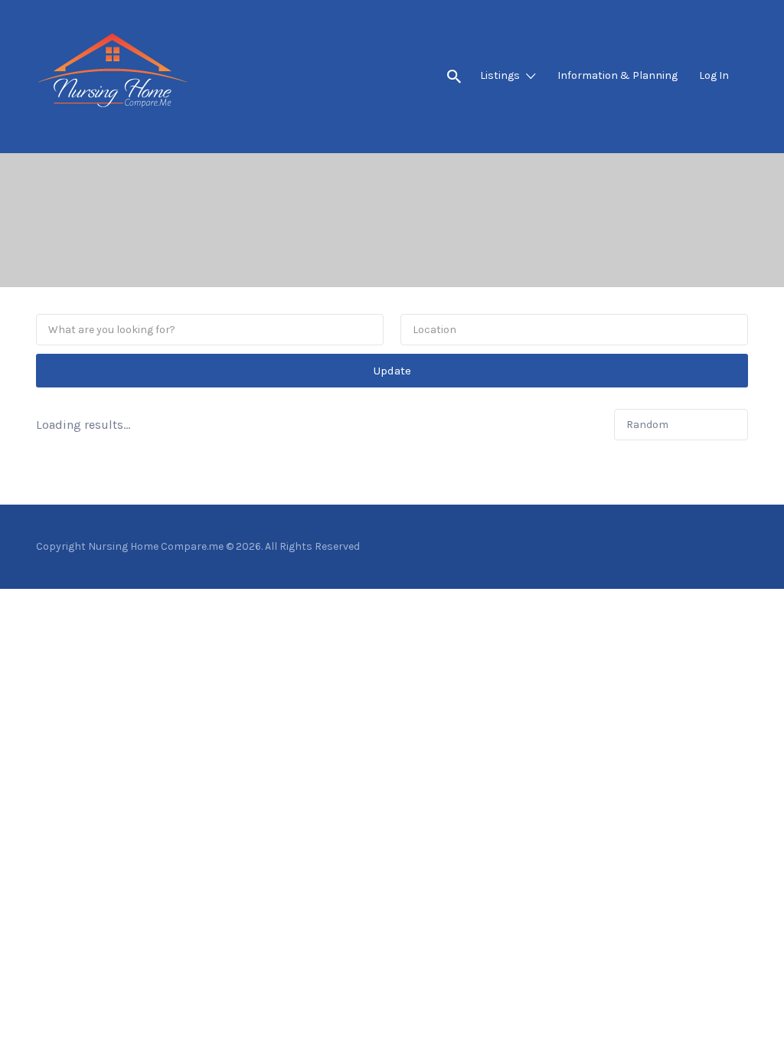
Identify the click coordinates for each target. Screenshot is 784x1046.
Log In (714, 75)
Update (392, 371)
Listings (500, 75)
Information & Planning (617, 75)
